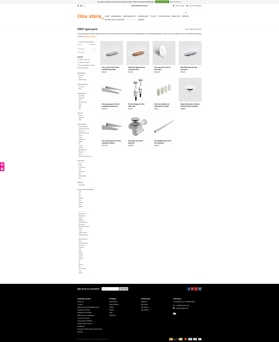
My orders (144, 304)
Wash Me (81, 75)
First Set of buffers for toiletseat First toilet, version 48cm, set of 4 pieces (161, 105)
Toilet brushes (83, 232)
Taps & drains (164, 16)
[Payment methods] (170, 339)
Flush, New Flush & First (85, 156)
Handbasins (82, 215)
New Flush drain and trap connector (188, 68)
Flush (80, 104)
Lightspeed (105, 339)
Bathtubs (81, 220)
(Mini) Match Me (83, 243)
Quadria (81, 198)
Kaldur (80, 141)
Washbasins (116, 16)
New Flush (81, 95)
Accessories (82, 268)
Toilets (153, 16)
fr (84, 6)
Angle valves (82, 139)
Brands (141, 20)
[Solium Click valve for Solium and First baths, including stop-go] (190, 90)
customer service (90, 36)
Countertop (82, 167)
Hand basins (143, 16)
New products (114, 304)
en (81, 6)
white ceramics (84, 59)
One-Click (81, 86)
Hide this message (162, 2)
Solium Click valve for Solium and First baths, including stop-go (189, 105)
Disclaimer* (81, 326)
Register (144, 302)
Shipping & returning (84, 312)
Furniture (176, 16)
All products (113, 302)
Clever (81, 115)
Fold (80, 204)
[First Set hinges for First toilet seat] (137, 90)
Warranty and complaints (85, 315)
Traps (80, 137)
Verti (80, 178)
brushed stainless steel (86, 65)
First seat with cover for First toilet (162, 68)
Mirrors (185, 16)
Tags (111, 312)
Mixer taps (82, 131)
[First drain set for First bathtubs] (137, 126)
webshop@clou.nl (182, 308)
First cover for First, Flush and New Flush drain (110, 68)
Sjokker (81, 202)
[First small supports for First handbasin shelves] (111, 126)
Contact (80, 304)
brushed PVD (84, 68)
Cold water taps (83, 126)
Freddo (81, 145)
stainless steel (84, 62)
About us (80, 302)
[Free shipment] (187, 314)
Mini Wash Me (83, 102)
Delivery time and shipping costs (88, 307)
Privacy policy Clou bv (84, 323)
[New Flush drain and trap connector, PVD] (137, 53)
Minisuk (81, 147)
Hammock (81, 98)
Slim (80, 196)
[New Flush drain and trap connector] (190, 53)
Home (107, 16)
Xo (79, 143)
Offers (111, 307)
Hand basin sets (129, 16)
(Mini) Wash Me (83, 239)
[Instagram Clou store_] (200, 289)
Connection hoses (84, 128)
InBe (80, 88)
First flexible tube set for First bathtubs (162, 142)
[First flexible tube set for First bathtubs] (164, 126)
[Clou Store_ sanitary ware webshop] (90, 16)
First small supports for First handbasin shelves (111, 142)
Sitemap (80, 332)
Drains (81, 135)
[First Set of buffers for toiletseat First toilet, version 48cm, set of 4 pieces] (164, 90)
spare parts (131, 20)
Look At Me (82, 185)
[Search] (185, 13)
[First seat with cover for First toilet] (164, 53)
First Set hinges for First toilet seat (136, 105)
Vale (80, 108)
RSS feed (112, 315)
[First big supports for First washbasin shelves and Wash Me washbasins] (111, 90)
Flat (80, 194)
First (200, 29)
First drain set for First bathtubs (135, 142)
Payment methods (83, 310)
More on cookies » (175, 2)
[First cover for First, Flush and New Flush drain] (111, 53)
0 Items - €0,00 (179, 6)
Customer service (83, 318)
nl (78, 6)
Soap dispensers (83, 234)
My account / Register (195, 6)
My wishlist (145, 310)
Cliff (80, 192)
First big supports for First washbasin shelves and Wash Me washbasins (111, 105)
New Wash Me (83, 79)
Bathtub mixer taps (84, 133)
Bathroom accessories (115, 20)
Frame (80, 165)
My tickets (144, 307)
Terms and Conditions (84, 321)
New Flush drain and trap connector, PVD (136, 68)
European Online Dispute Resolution (89, 329)
